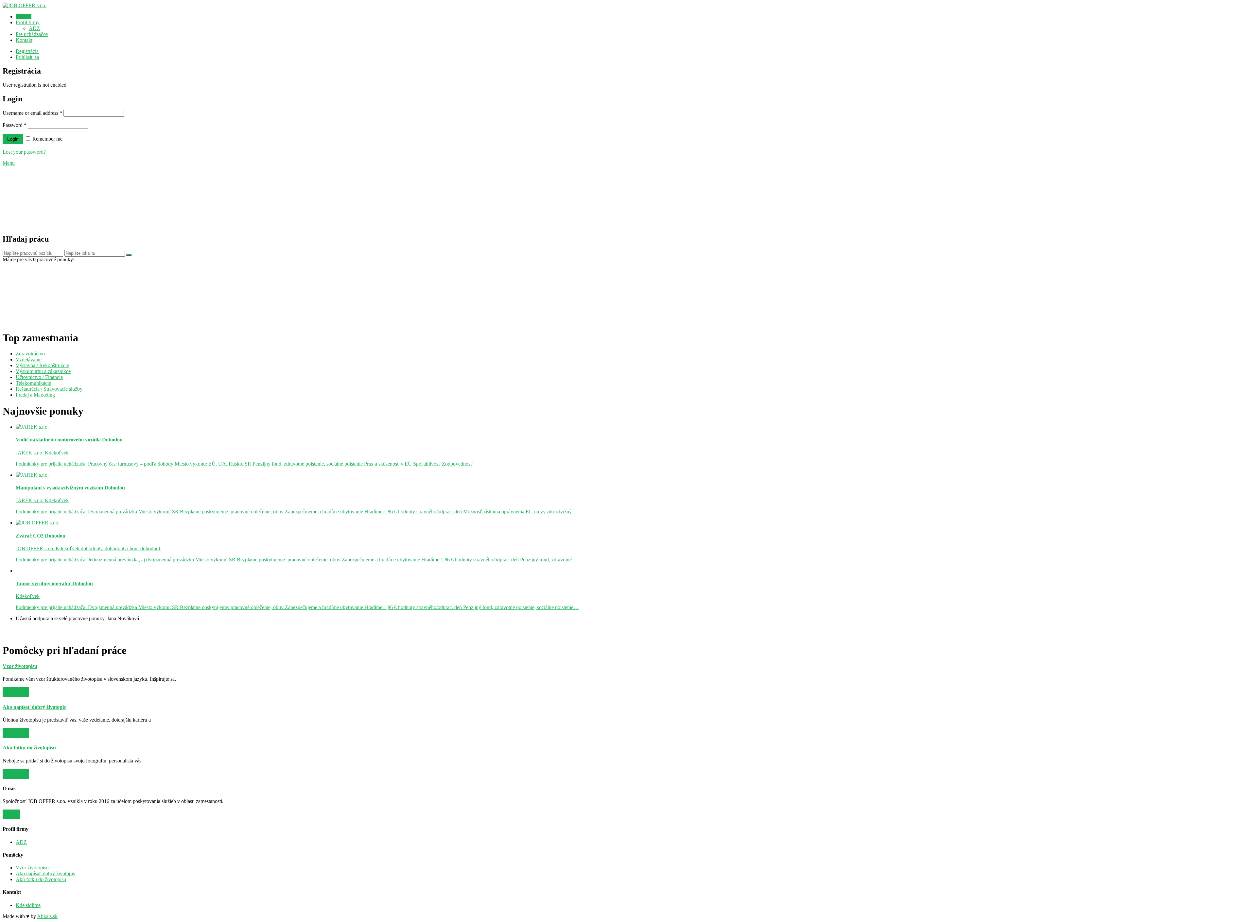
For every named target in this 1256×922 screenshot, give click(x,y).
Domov (23, 16)
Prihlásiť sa (27, 57)
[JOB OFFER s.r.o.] (24, 5)
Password (14, 125)
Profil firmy (28, 22)
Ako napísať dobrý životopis (45, 873)
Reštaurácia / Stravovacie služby (49, 389)
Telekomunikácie (33, 383)
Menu (9, 163)
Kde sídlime (28, 905)
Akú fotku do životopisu (41, 879)
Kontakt (24, 40)
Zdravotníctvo (30, 353)
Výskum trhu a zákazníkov (43, 371)
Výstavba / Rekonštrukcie (42, 365)
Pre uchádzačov (32, 34)
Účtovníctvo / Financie (39, 377)
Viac (11, 814)
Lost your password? (24, 152)
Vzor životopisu (32, 867)
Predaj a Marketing (35, 395)
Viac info (15, 692)
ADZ (34, 28)
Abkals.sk (47, 916)
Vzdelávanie (29, 359)
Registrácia (27, 51)
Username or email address (32, 113)
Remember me (46, 139)
